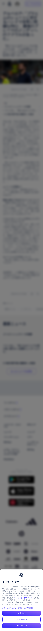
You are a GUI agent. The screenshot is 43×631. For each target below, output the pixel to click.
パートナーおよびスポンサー (23, 598)
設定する (21, 613)
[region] (21, 600)
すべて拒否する (21, 619)
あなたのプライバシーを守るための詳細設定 (17, 608)
